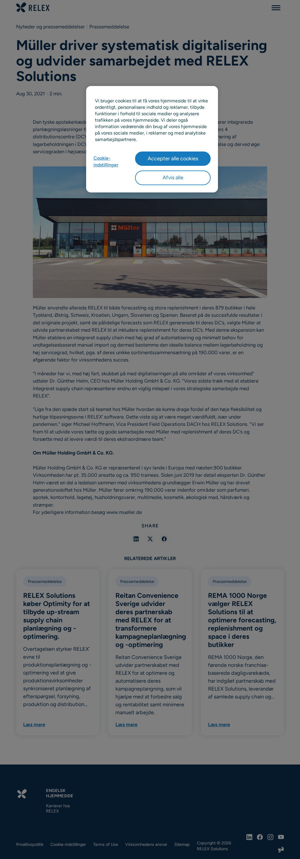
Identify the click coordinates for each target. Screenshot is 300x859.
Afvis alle (173, 177)
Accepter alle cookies (173, 158)
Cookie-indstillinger (105, 161)
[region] (152, 139)
